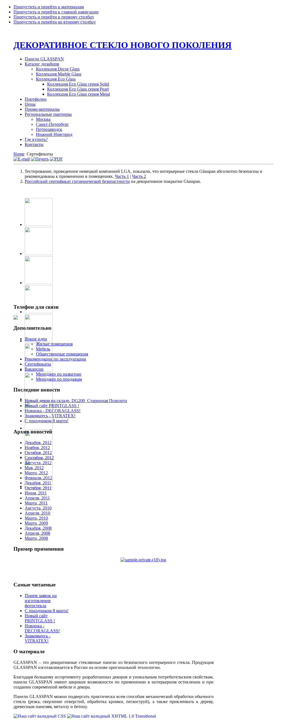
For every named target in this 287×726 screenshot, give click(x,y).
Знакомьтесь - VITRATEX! (50, 415)
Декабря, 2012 (38, 442)
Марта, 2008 (36, 538)
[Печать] (40, 159)
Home (18, 154)
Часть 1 (122, 176)
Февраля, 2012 (38, 477)
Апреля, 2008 (37, 533)
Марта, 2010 (36, 518)
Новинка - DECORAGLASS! (52, 410)
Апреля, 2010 (37, 513)
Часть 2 (139, 176)
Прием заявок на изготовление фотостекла (41, 600)
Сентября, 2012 (39, 457)
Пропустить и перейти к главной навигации (56, 12)
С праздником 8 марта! (46, 420)
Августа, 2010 (38, 508)
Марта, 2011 (36, 503)
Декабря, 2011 (38, 482)
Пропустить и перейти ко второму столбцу (54, 22)
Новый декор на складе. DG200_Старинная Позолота (76, 400)
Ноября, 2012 (37, 447)
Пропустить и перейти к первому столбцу (53, 17)
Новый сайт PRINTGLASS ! (52, 405)
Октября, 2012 (38, 452)
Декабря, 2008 (38, 528)
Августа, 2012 (38, 462)
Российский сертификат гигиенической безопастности (77, 181)
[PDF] (56, 159)
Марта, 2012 (36, 472)
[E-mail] (21, 159)
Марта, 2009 (36, 523)
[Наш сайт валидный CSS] (40, 716)
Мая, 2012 (34, 467)
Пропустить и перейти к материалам (48, 6)
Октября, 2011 (38, 487)
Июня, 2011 (36, 493)
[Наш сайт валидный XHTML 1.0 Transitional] (111, 716)
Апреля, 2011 (37, 498)
